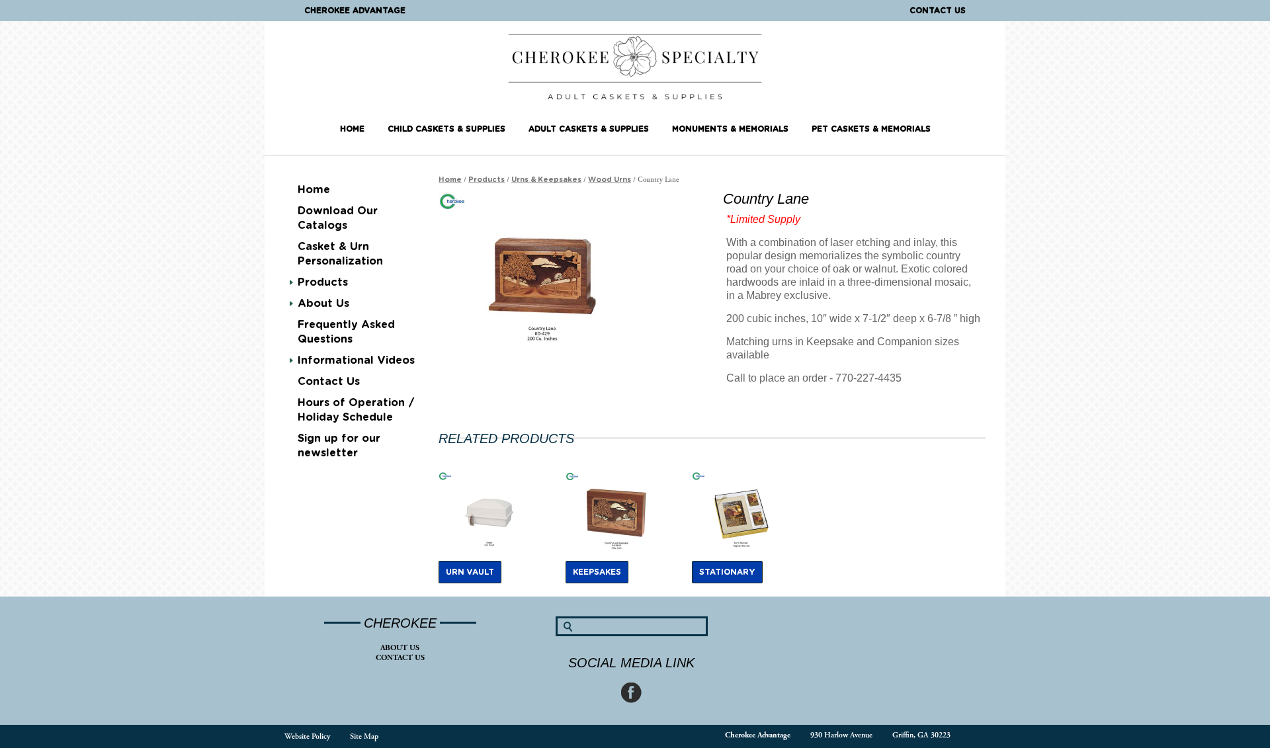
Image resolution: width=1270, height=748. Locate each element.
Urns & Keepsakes (546, 179)
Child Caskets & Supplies (446, 129)
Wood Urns (609, 179)
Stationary (727, 572)
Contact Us (938, 11)
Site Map (364, 736)
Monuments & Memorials (730, 129)
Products (323, 282)
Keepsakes (597, 572)
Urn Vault (470, 572)
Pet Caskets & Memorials (871, 129)
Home (352, 129)
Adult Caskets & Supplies (589, 129)
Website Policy (307, 736)
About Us (399, 648)
